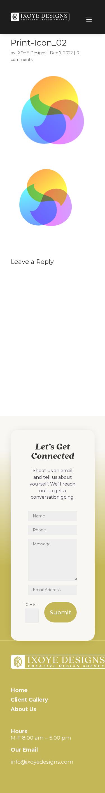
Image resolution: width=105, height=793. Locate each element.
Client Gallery (29, 700)
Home (19, 690)
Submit (60, 612)
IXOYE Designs (31, 52)
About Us (23, 709)
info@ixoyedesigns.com (42, 762)
